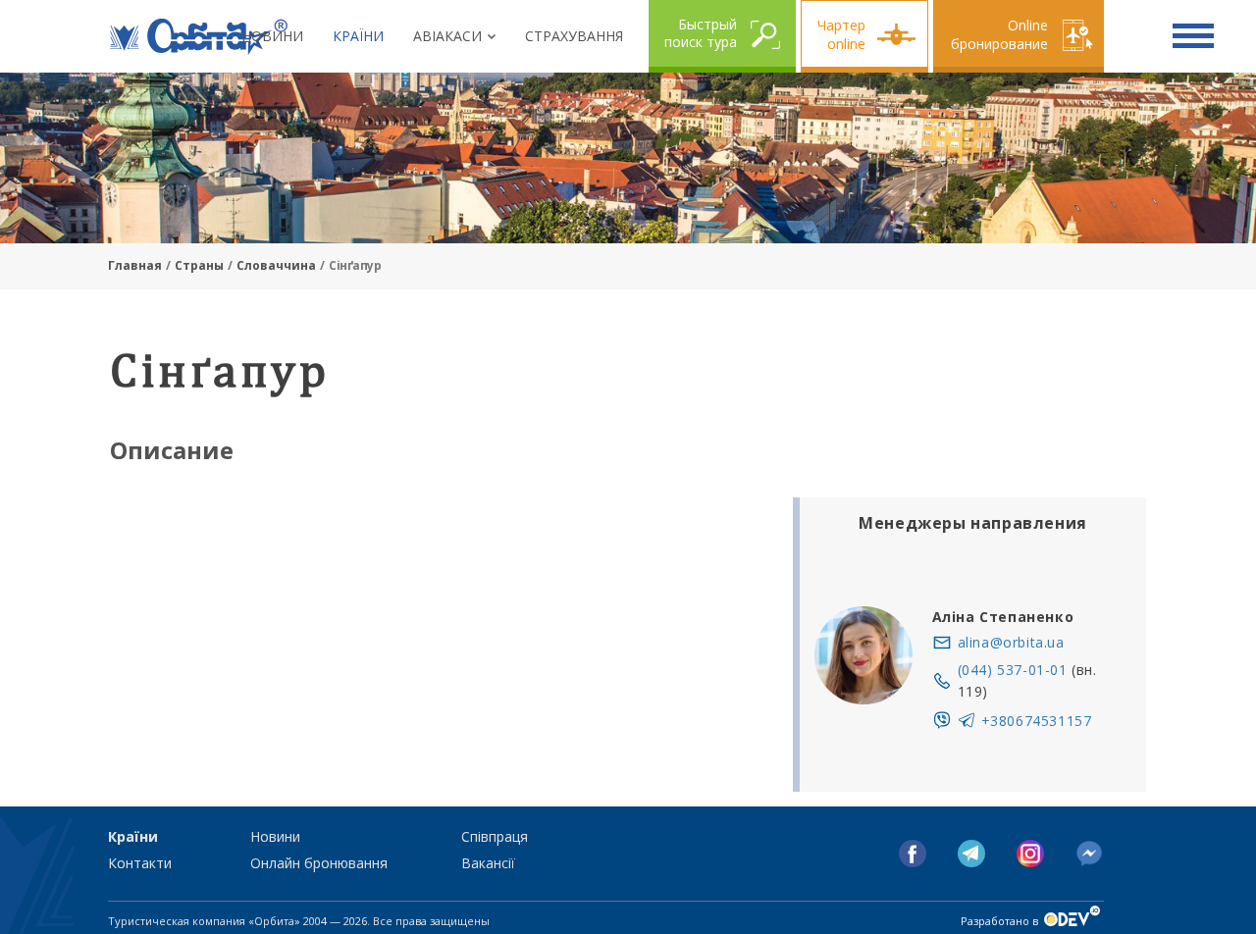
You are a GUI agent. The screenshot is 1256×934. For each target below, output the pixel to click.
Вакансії (488, 863)
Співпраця (494, 836)
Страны (199, 265)
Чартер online (841, 34)
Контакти (140, 863)
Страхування (574, 35)
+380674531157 (1036, 720)
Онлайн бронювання (319, 863)
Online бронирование (999, 34)
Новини (272, 35)
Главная (135, 265)
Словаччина (276, 265)
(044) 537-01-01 (1013, 669)
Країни (358, 35)
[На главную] (199, 37)
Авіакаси (447, 35)
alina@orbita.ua (1011, 642)
